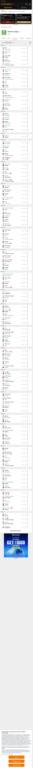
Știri (9, 38)
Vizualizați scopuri (16, 765)
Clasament (29, 38)
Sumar (3, 38)
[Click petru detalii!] (16, 48)
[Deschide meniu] (29, 4)
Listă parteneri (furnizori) (7, 754)
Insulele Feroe (7, 27)
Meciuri (22, 38)
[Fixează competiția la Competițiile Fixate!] (20, 31)
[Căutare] (26, 4)
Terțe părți (25, 745)
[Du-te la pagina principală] (8, 4)
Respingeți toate (17, 761)
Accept (16, 757)
